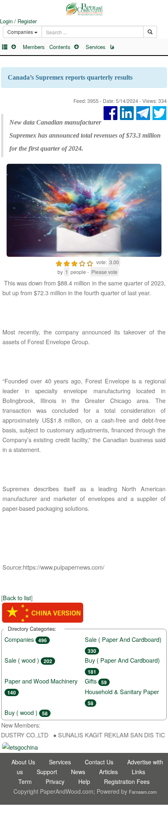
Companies (25, 639)
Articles (108, 772)
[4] (82, 262)
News (78, 772)
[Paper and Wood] (84, 9)
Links (138, 772)
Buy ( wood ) (26, 712)
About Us (23, 762)
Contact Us (99, 762)
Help (84, 781)
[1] (59, 262)
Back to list (17, 597)
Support (47, 772)
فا (112, 47)
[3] (74, 262)
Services (95, 47)
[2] (67, 262)
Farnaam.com (143, 791)
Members (33, 47)
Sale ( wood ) (28, 660)
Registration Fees (127, 781)
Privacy (55, 781)
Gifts (96, 681)
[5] (90, 262)
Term (25, 781)
